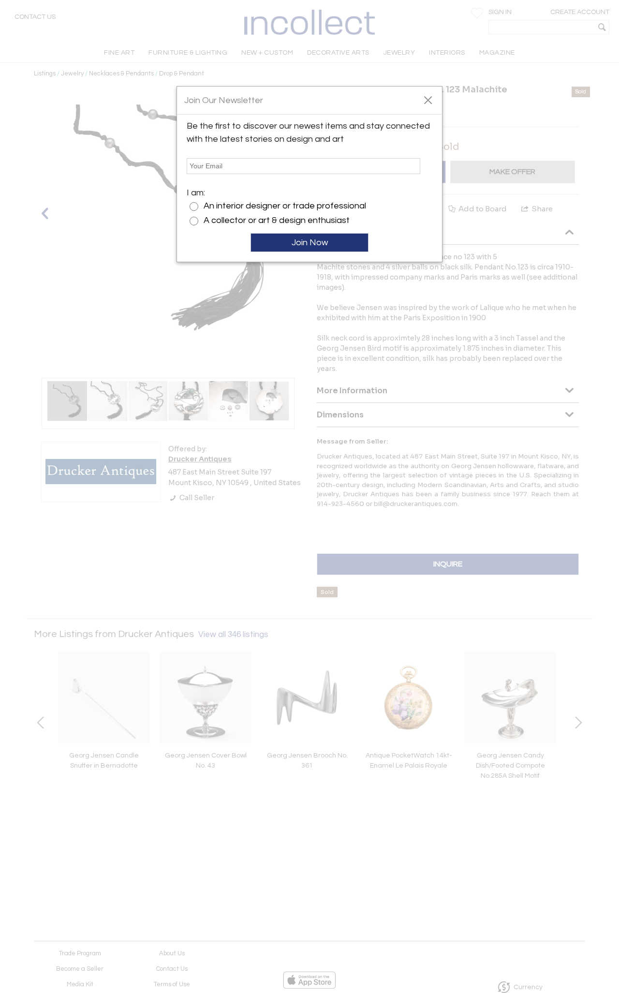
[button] (427, 99)
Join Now (310, 242)
